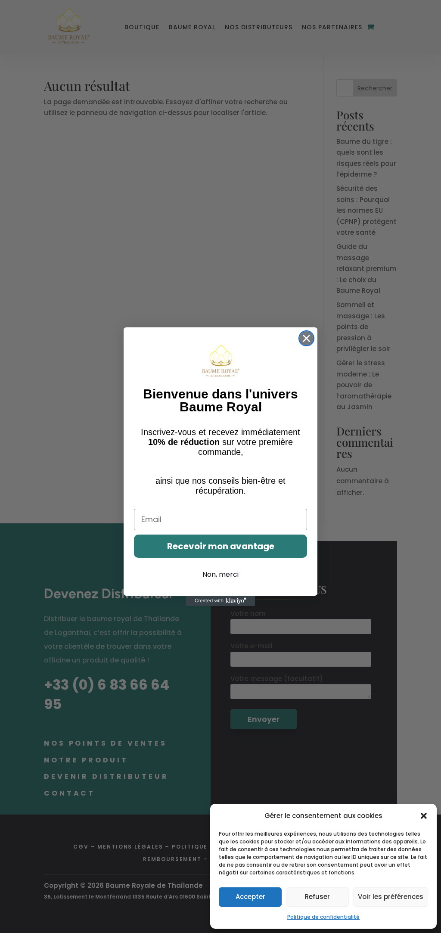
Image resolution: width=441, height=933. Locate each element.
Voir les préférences (390, 896)
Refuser (317, 896)
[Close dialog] (306, 338)
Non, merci (220, 574)
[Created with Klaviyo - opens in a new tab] (220, 601)
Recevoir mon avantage (220, 546)
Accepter (250, 896)
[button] (423, 816)
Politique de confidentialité (323, 917)
